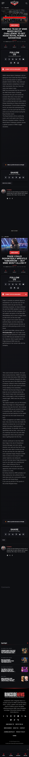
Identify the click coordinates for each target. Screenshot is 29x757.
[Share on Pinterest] (16, 177)
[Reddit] (18, 62)
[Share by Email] (23, 177)
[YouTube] (23, 59)
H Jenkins (6, 41)
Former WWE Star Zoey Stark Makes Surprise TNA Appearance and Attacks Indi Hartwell (8, 651)
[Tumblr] (22, 716)
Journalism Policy (9, 731)
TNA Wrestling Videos (6, 648)
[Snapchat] (14, 62)
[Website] (7, 198)
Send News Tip (10, 724)
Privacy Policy (20, 731)
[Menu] (3, 3)
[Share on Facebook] (5, 177)
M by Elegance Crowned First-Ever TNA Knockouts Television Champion (7, 661)
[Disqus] (14, 610)
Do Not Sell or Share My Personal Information (14, 743)
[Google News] (12, 59)
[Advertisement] (14, 144)
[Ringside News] (14, 3)
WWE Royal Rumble (6, 183)
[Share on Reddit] (19, 177)
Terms (14, 735)
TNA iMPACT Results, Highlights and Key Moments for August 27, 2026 (7, 670)
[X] (9, 59)
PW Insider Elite (7, 332)
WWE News (7, 7)
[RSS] (18, 720)
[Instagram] (11, 62)
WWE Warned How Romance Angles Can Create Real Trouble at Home (8, 679)
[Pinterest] (19, 59)
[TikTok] (14, 720)
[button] (26, 3)
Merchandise (8, 728)
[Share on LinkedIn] (12, 177)
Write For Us (19, 724)
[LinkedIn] (16, 59)
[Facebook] (5, 59)
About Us (15, 728)
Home (2, 7)
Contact (22, 728)
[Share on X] (9, 177)
